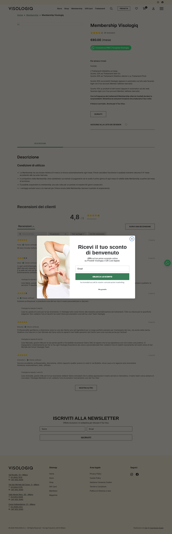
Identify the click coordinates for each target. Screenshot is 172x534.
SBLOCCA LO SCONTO (102, 276)
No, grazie (102, 289)
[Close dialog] (132, 239)
